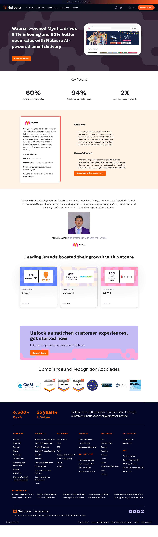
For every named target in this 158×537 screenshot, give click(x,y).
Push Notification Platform (46, 498)
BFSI (58, 447)
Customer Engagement (43, 443)
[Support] (116, 7)
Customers (52, 7)
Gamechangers (84, 443)
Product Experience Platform (21, 498)
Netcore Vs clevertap (86, 464)
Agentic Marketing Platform (45, 439)
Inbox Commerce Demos (109, 466)
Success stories (106, 443)
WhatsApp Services (130, 464)
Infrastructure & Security (88, 447)
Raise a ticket (127, 443)
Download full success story (90, 173)
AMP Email (38, 459)
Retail (59, 443)
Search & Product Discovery (45, 451)
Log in (134, 7)
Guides (103, 463)
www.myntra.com (30, 154)
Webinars (104, 455)
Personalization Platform (96, 498)
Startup (60, 466)
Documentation (128, 439)
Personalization (40, 466)
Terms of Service (129, 456)
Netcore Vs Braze (85, 468)
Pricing (75, 7)
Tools (103, 470)
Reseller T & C (127, 471)
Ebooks (103, 447)
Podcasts (104, 451)
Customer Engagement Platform (23, 494)
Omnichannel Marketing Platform (74, 494)
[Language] (121, 7)
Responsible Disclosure (100, 522)
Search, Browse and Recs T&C (133, 468)
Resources (64, 7)
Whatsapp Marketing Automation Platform (127, 498)
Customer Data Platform (44, 463)
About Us (16, 439)
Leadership (17, 443)
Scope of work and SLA (131, 460)
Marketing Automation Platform (74, 498)
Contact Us (17, 473)
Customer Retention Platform (98, 494)
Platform (29, 7)
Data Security (146, 522)
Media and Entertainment (66, 455)
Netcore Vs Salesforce (87, 471)
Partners (16, 447)
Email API (38, 455)
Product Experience (42, 447)
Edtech (59, 463)
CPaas (37, 484)
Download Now (21, 58)
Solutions (40, 7)
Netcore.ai (87, 2)
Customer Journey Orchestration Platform (127, 494)
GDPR (136, 522)
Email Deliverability (85, 439)
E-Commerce (62, 439)
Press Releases (18, 459)
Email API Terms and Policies (121, 522)
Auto (59, 451)
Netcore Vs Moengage (86, 460)
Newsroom (17, 455)
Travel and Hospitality (64, 459)
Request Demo (39, 353)
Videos (103, 459)
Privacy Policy (83, 522)
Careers (16, 469)
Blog (102, 439)
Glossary (104, 474)
